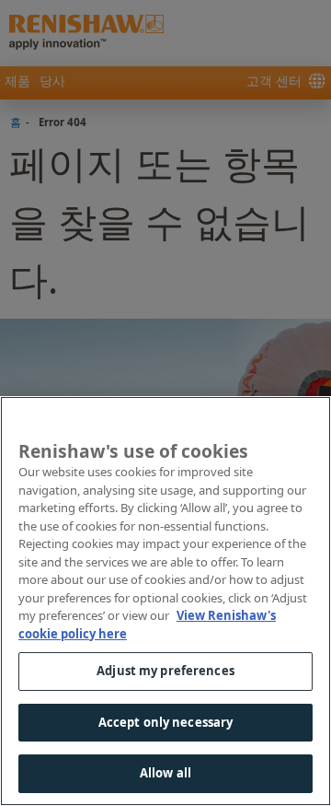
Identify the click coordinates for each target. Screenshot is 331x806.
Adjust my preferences (165, 670)
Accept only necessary (166, 722)
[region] (165, 601)
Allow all (165, 773)
